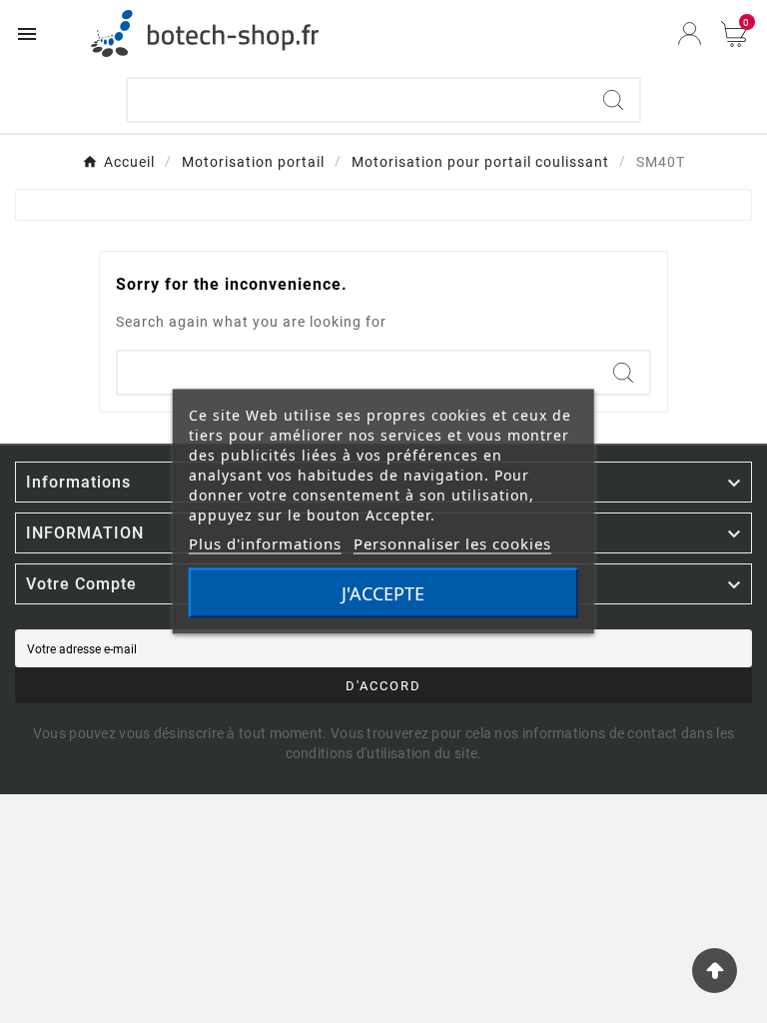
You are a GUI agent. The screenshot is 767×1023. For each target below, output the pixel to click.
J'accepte (383, 593)
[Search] (613, 100)
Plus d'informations (265, 543)
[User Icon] (689, 33)
